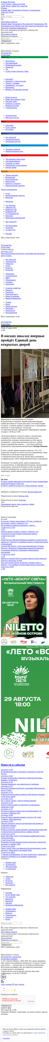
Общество (9, 264)
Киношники (10, 177)
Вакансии (9, 198)
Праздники (9, 284)
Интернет (9, 216)
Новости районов (12, 296)
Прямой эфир (6, 10)
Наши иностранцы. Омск (15, 99)
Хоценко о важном (12, 149)
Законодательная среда (14, 151)
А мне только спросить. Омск (16, 71)
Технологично (11, 115)
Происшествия (11, 306)
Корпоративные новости (15, 195)
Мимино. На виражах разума (16, 89)
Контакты (5, 28)
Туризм (8, 302)
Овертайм (9, 125)
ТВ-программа (11, 867)
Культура (8, 268)
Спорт (7, 266)
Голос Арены (10, 127)
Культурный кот (11, 179)
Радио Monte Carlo (17, 26)
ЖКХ (7, 278)
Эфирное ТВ (10, 207)
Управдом (9, 67)
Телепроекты (17, 10)
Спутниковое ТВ (12, 214)
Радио (11, 12)
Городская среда (11, 294)
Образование (10, 280)
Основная (9, 228)
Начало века (10, 181)
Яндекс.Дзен (23, 496)
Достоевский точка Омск (15, 159)
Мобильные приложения (15, 218)
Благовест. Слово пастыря (15, 81)
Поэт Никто (10, 61)
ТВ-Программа (11, 226)
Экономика (9, 274)
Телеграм (22, 500)
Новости (25, 10)
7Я (6, 69)
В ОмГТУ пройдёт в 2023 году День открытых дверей (22, 486)
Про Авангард (30, 26)
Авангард (4, 12)
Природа (8, 290)
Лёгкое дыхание (11, 175)
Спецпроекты (35, 10)
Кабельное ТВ (11, 209)
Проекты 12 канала (12, 103)
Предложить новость (9, 22)
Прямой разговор (12, 106)
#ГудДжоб (9, 129)
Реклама (39, 26)
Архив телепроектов (9, 189)
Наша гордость (11, 97)
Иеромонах (9, 87)
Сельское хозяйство (13, 288)
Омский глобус (11, 101)
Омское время (10, 167)
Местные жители (12, 118)
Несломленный (11, 63)
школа (14, 504)
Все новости (10, 885)
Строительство (11, 276)
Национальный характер (15, 186)
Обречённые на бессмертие (16, 165)
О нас (45, 26)
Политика (9, 270)
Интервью (9, 308)
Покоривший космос (13, 65)
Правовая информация (18, 28)
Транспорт (9, 292)
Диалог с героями (12, 83)
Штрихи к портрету (13, 183)
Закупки (8, 903)
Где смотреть (10, 205)
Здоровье (9, 282)
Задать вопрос (6, 938)
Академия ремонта (12, 161)
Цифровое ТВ (10, 212)
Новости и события (13, 764)
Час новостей (27, 24)
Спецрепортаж (11, 108)
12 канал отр (10, 230)
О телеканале (10, 869)
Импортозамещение (13, 298)
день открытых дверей (25, 504)
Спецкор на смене (12, 163)
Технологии (10, 311)
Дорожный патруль (13, 141)
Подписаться (6, 41)
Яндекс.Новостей (35, 492)
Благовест (9, 79)
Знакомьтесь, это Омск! (14, 85)
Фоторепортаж (11, 313)
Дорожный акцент (12, 139)
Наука (7, 304)
